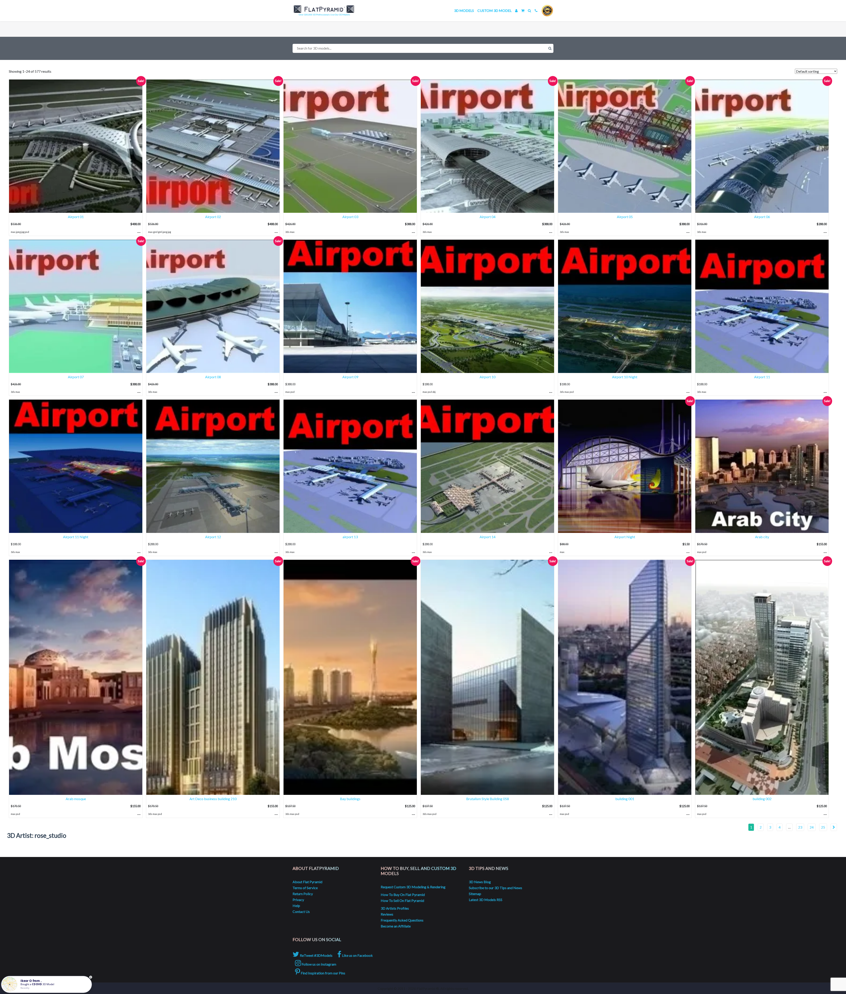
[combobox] (423, 48)
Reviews (387, 914)
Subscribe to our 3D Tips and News (495, 888)
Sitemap (475, 894)
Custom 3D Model (494, 10)
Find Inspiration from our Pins (322, 973)
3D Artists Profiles (395, 908)
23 (800, 827)
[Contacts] (536, 10)
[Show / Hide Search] (529, 10)
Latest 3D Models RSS (485, 900)
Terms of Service (305, 888)
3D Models (464, 10)
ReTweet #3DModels (315, 955)
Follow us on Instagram (318, 964)
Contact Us (301, 911)
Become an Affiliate (396, 926)
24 (812, 827)
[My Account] (516, 10)
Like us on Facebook (357, 955)
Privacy (298, 900)
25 (823, 827)
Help (296, 905)
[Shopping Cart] (522, 10)
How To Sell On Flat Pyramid (402, 900)
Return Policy (303, 894)
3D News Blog (480, 882)
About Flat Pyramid (307, 882)
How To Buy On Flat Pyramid (403, 894)
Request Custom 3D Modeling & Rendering (413, 887)
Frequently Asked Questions (402, 920)
